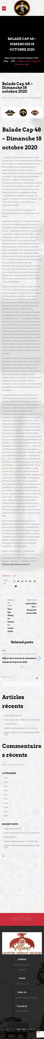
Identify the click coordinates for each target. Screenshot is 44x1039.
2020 (14, 576)
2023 (6, 803)
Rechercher (6, 677)
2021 (6, 795)
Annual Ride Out (10, 724)
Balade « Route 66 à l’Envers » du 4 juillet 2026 (21, 720)
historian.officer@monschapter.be (16, 564)
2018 (6, 782)
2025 (6, 812)
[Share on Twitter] (18, 581)
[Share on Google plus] (30, 581)
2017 (6, 778)
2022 (6, 799)
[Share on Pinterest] (34, 581)
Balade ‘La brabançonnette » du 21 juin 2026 (21, 728)
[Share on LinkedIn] (22, 581)
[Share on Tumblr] (26, 581)
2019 (6, 786)
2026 (6, 816)
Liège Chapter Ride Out (12, 716)
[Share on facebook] (14, 581)
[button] (4, 8)
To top (37, 1032)
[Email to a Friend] (16, 586)
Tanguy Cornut (35, 98)
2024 (6, 807)
